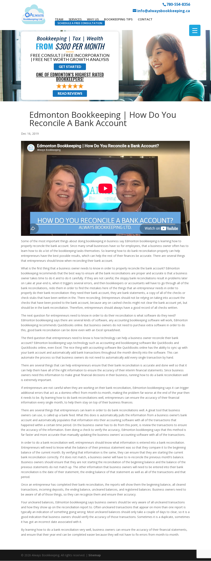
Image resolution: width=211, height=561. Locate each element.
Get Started (70, 67)
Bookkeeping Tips (118, 19)
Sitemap (94, 555)
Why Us (93, 19)
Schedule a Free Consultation (79, 23)
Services (75, 19)
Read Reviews (70, 93)
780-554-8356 (178, 4)
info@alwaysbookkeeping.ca (163, 10)
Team (59, 19)
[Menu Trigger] (194, 30)
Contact (145, 19)
